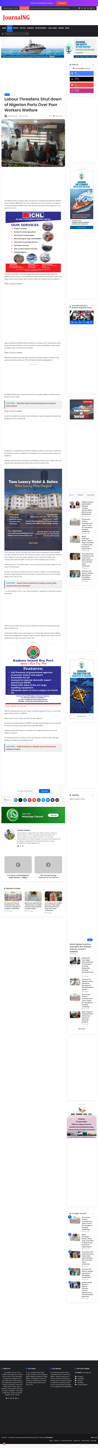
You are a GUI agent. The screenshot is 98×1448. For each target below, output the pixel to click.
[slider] (80, 322)
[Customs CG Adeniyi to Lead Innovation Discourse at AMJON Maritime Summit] (75, 982)
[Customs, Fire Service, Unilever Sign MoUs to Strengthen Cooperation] (75, 573)
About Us (57, 1440)
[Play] (72, 322)
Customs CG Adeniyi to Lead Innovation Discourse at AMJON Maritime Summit (88, 984)
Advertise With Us (66, 1440)
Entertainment (41, 28)
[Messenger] (48, 800)
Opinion (61, 28)
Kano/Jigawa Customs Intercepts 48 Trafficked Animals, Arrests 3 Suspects (80, 948)
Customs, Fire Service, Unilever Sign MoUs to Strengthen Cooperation (87, 575)
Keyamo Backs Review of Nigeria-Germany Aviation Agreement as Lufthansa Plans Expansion (87, 1290)
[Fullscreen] (91, 322)
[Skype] (43, 800)
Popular (80, 495)
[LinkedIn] (25, 800)
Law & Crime (52, 28)
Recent (71, 495)
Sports (15, 28)
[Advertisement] (33, 74)
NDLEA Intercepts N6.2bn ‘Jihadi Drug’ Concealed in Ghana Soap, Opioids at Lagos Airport (33, 905)
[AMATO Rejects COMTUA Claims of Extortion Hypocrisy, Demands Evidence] (75, 1014)
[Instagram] (23, 846)
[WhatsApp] (18, 1398)
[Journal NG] (16, 17)
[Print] (57, 800)
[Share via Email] (52, 800)
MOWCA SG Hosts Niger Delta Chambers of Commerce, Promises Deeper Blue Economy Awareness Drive (87, 966)
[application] (82, 317)
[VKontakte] (39, 800)
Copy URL (44, 791)
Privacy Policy (85, 1440)
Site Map (93, 1440)
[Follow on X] (16, 116)
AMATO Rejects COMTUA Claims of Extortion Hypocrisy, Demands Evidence (87, 1017)
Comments (90, 495)
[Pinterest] (29, 800)
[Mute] (88, 322)
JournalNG (11, 1437)
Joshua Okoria (23, 830)
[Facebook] (16, 800)
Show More (81, 1029)
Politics (23, 28)
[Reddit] (34, 800)
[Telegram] (16, 1398)
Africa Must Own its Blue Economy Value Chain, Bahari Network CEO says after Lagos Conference (59, 8)
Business (30, 28)
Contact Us (76, 1440)
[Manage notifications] (4, 1443)
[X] (20, 800)
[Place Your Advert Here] (33, 674)
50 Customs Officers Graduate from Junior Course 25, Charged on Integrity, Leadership (12, 905)
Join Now (62, 3)
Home (4, 28)
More (67, 28)
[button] (81, 317)
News (10, 28)
